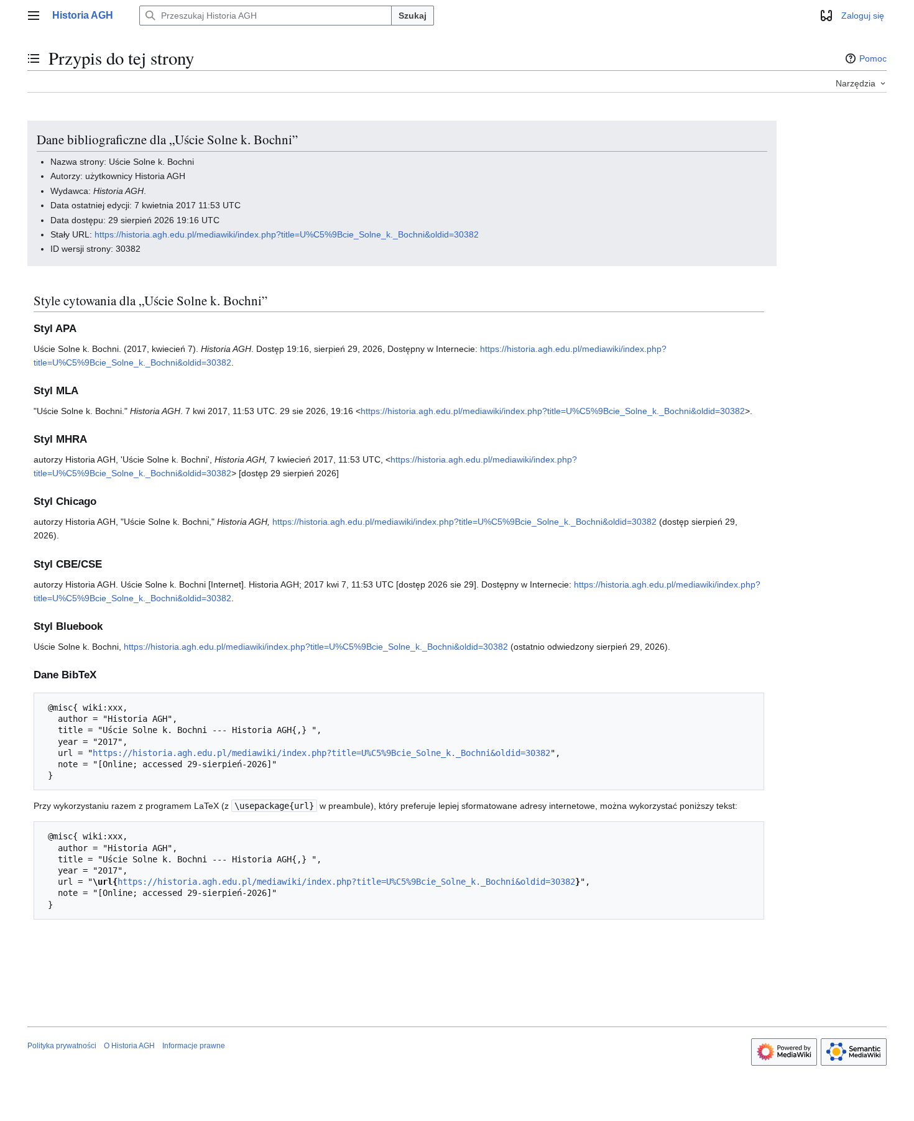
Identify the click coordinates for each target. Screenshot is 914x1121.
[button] (34, 15)
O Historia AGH (129, 1045)
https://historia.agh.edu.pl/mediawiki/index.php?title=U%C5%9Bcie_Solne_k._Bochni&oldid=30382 (287, 234)
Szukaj (413, 16)
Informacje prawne (193, 1045)
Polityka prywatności (61, 1045)
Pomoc (873, 58)
